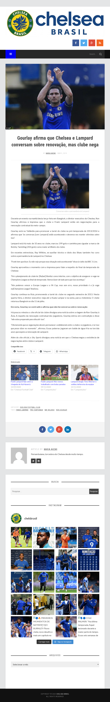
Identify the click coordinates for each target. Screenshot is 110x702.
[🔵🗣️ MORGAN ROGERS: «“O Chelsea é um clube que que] (66, 604)
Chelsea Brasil (62, 694)
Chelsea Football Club (30, 407)
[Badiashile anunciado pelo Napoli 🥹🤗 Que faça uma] (43, 537)
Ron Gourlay (61, 410)
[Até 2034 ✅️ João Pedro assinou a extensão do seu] (21, 559)
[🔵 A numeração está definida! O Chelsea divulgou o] (88, 559)
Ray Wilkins (49, 410)
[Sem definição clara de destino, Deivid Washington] (66, 559)
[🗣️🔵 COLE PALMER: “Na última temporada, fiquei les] (88, 626)
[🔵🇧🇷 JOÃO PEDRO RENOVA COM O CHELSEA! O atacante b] (88, 537)
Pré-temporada (36, 410)
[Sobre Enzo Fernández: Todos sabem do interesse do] (88, 582)
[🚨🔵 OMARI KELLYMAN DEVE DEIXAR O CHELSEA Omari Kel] (66, 582)
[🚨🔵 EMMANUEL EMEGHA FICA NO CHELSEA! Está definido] (43, 582)
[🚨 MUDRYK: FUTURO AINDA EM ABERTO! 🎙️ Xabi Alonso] (21, 537)
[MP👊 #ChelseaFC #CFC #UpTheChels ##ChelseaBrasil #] (66, 537)
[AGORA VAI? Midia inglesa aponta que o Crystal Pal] (43, 559)
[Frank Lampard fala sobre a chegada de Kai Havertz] (24, 372)
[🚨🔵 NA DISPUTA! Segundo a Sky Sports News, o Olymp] (88, 604)
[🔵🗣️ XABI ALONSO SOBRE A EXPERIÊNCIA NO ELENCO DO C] (21, 604)
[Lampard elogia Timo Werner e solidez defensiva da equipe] (84, 372)
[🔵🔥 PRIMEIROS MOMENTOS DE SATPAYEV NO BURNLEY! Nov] (43, 626)
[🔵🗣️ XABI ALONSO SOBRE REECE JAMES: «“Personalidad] (21, 626)
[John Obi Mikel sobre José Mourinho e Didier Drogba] (43, 604)
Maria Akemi (51, 153)
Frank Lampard (22, 410)
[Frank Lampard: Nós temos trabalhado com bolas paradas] (54, 372)
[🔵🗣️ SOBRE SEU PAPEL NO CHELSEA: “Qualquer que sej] (21, 582)
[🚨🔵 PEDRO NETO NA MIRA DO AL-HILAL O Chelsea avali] (66, 626)
